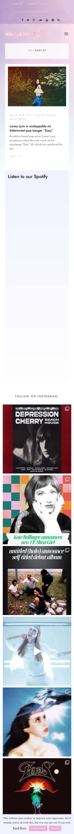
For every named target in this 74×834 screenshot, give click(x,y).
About (18, 4)
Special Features (18, 118)
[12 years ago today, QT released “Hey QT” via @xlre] (37, 651)
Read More (20, 828)
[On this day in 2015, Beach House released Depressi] (37, 439)
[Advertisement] (37, 333)
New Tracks (39, 115)
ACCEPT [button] (55, 828)
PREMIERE (50, 115)
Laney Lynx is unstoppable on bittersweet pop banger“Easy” (31, 128)
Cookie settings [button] (38, 828)
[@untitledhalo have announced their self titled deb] (37, 580)
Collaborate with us (31, 12)
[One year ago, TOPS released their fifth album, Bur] (37, 792)
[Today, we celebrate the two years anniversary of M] (37, 721)
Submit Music (39, 4)
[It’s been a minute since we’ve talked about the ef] (37, 509)
